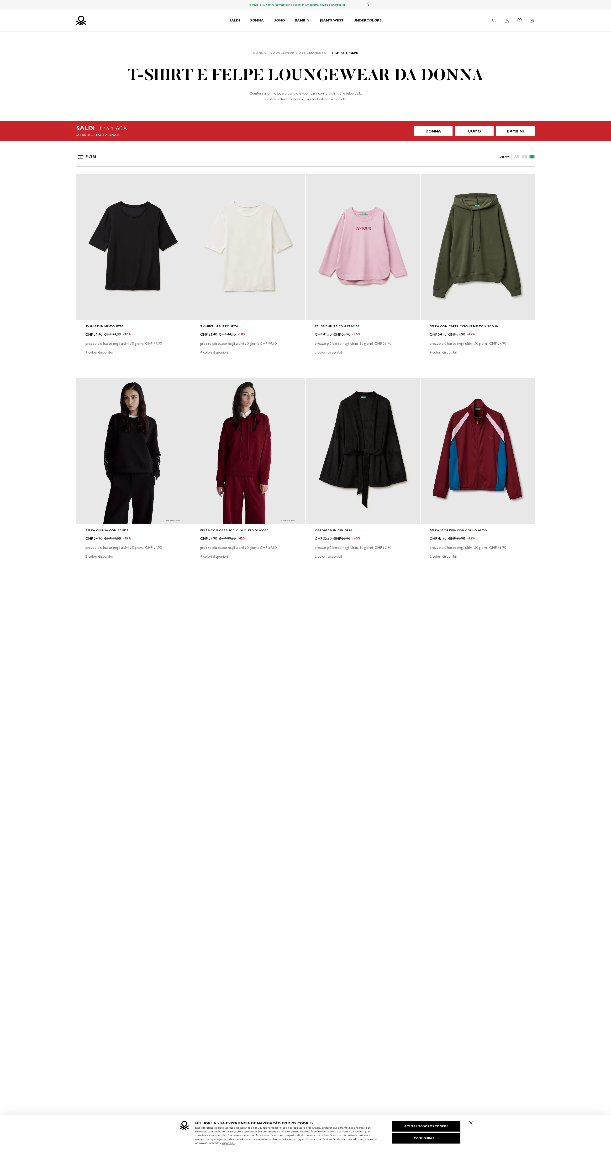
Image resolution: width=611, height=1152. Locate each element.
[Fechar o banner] (471, 1122)
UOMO (279, 20)
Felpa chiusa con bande (106, 530)
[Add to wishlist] (84, 180)
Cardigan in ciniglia (333, 530)
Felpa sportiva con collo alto (458, 530)
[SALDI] (305, 131)
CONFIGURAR (424, 1138)
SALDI (234, 20)
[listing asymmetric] (516, 156)
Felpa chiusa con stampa (337, 326)
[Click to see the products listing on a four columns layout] (524, 156)
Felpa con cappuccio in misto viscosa (464, 326)
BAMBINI (303, 20)
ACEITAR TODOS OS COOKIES (426, 1126)
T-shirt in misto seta (104, 326)
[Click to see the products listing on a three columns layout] (532, 156)
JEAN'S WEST (332, 20)
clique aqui (228, 1143)
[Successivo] (368, 5)
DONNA (256, 20)
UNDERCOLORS (367, 20)
